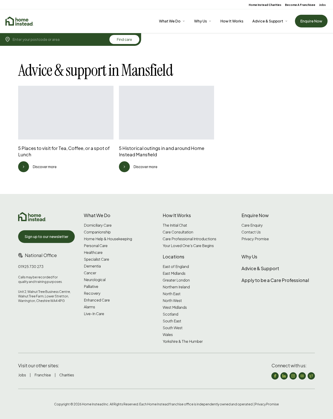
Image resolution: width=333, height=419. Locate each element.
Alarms (89, 307)
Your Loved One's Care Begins (188, 245)
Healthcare (93, 252)
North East (172, 294)
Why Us (200, 21)
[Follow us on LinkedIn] (284, 376)
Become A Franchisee (300, 5)
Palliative (91, 286)
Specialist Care (96, 259)
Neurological (95, 279)
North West (172, 300)
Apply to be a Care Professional (275, 280)
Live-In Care (94, 313)
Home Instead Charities (265, 5)
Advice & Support (267, 21)
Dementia (92, 266)
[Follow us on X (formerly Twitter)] (311, 376)
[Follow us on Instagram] (293, 376)
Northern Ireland (176, 287)
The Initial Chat (175, 225)
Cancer (90, 273)
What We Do (170, 21)
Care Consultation (178, 232)
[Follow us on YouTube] (302, 376)
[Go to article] (23, 166)
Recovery (92, 293)
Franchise (42, 374)
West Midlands (175, 307)
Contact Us (251, 232)
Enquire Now (311, 21)
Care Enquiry (252, 225)
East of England (176, 266)
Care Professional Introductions (189, 239)
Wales (168, 334)
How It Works (231, 21)
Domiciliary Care (98, 225)
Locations (173, 256)
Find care (124, 39)
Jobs (322, 5)
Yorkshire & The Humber (183, 341)
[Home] (19, 21)
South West (173, 328)
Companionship (97, 232)
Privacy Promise (255, 239)
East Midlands (174, 273)
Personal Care (96, 245)
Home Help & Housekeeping (108, 239)
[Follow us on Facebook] (275, 376)
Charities (66, 374)
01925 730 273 (30, 266)
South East (172, 321)
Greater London (176, 280)
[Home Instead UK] (32, 216)
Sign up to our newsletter (46, 236)
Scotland (170, 314)
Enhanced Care (97, 300)
